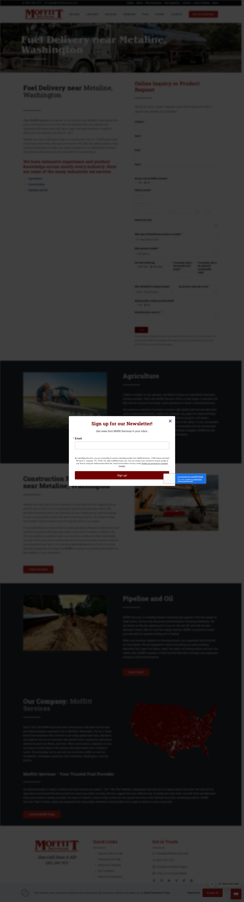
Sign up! (122, 475)
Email (78, 438)
